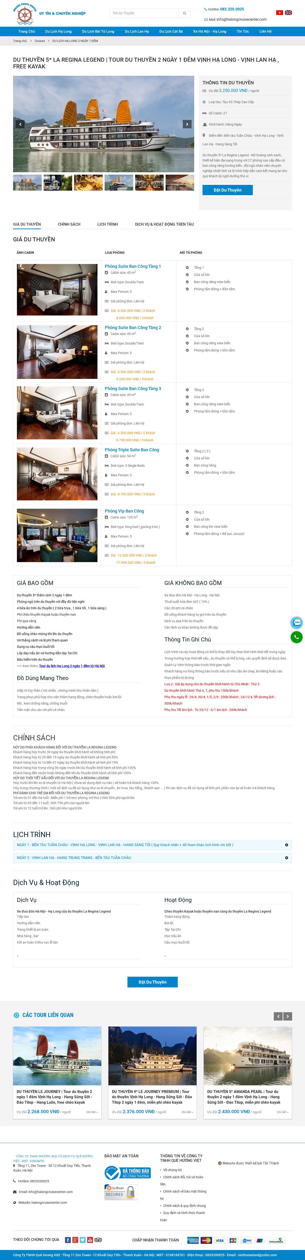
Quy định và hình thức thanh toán (182, 1216)
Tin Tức (243, 31)
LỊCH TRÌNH (107, 224)
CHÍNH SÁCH (69, 224)
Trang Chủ (26, 31)
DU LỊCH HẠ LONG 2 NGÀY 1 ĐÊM (75, 41)
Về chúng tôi (172, 1170)
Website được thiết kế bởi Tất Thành (250, 1163)
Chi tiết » (92, 1112)
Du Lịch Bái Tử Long (98, 31)
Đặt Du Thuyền (228, 190)
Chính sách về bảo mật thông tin (183, 1194)
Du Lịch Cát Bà (171, 31)
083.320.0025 (232, 9)
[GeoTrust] (121, 1190)
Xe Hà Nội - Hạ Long (209, 31)
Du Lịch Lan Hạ (137, 31)
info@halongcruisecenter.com (242, 19)
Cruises (40, 41)
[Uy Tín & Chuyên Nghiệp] (24, 13)
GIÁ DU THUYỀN (27, 224)
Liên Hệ (265, 31)
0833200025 (39, 1181)
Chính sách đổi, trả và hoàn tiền (181, 1180)
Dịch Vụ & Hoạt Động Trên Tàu (164, 224)
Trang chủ (20, 41)
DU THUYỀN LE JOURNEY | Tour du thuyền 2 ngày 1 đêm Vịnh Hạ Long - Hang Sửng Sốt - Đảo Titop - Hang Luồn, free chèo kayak (54, 1097)
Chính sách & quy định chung (184, 1206)
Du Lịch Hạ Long (58, 31)
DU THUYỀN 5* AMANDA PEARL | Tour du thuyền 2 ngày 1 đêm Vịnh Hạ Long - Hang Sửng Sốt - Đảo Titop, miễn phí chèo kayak (243, 1097)
